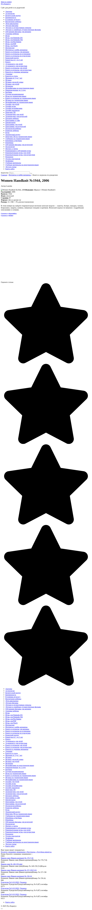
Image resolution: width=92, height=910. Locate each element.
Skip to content (6, 2)
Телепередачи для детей (14, 114)
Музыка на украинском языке (16, 100)
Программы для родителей (15, 126)
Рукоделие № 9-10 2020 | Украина (13, 882)
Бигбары (8, 92)
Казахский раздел (12, 58)
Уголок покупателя (12, 159)
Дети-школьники (11, 24)
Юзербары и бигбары (13, 141)
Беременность (10, 17)
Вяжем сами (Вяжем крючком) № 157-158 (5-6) (19, 870)
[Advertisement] (46, 234)
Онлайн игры (10, 106)
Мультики (9, 86)
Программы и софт (12, 120)
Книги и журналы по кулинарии (17, 54)
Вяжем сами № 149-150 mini (11, 864)
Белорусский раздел (13, 15)
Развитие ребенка (12, 130)
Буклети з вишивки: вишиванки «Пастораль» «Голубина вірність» (26, 852)
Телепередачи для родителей (16, 116)
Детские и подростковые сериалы (18, 28)
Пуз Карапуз (6, 4)
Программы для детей (13, 124)
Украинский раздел (12, 135)
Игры (7, 36)
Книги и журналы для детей (16, 68)
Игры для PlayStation (13, 42)
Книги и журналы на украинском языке (20, 98)
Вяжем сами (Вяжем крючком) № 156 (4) (16, 876)
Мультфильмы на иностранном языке (19, 88)
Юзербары (9, 143)
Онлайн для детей (12, 104)
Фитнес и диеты (11, 149)
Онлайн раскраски (12, 110)
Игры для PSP (10, 44)
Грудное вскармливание (14, 94)
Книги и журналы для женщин (17, 52)
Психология (10, 147)
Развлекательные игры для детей (18, 153)
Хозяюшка (9, 161)
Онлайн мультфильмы (13, 108)
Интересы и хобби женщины (16, 50)
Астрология (9, 13)
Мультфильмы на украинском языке (19, 102)
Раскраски (9, 157)
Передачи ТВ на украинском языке (18, 137)
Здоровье (8, 74)
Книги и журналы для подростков (18, 70)
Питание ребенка (12, 118)
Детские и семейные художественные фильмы (23, 30)
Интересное (9, 48)
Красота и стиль (11, 76)
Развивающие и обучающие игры (18, 151)
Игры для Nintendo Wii (14, 40)
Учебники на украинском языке (17, 139)
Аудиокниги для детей (14, 64)
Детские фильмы (11, 26)
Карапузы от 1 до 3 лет (14, 60)
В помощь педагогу (12, 20)
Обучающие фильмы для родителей (19, 145)
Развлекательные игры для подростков (20, 155)
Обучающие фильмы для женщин (18, 32)
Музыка (8, 80)
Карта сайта (9, 169)
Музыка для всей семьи (14, 82)
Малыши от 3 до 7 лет (13, 78)
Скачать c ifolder (7, 216)
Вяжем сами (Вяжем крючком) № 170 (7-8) (17, 858)
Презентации (10, 122)
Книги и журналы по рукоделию (18, 56)
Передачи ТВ (10, 112)
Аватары (8, 11)
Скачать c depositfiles (9, 214)
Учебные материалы (13, 163)
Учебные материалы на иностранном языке (22, 165)
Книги (7, 62)
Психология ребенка (13, 128)
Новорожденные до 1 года (15, 90)
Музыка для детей (12, 84)
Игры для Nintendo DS (14, 38)
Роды (7, 133)
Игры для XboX (11, 46)
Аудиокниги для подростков (16, 66)
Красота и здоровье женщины (16, 72)
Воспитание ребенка (13, 22)
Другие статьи (10, 167)
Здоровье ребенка (12, 34)
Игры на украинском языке (15, 96)
